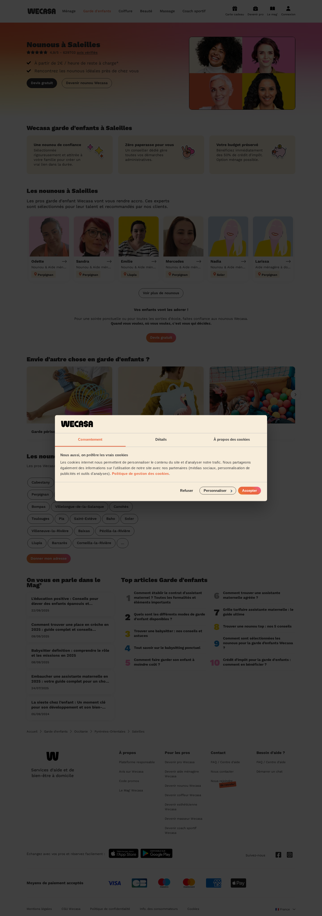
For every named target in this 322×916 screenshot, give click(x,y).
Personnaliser (215, 491)
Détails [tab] (161, 440)
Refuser (186, 491)
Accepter (249, 491)
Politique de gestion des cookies (140, 474)
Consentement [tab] (90, 440)
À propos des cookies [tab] (232, 440)
